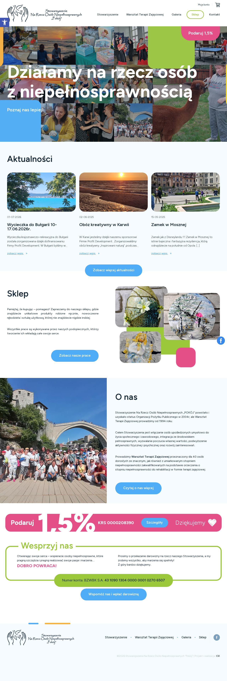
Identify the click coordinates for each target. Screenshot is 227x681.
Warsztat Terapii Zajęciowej (145, 14)
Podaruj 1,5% (200, 33)
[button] (4, 22)
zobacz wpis (15, 253)
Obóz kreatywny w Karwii (104, 224)
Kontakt (214, 14)
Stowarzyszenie (107, 14)
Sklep (195, 14)
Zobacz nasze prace (75, 355)
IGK (218, 656)
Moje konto (203, 4)
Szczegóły (154, 522)
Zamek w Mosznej (168, 224)
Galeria (176, 14)
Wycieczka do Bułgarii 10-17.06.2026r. (32, 226)
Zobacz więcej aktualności (113, 270)
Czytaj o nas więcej (138, 488)
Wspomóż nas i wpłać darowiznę (113, 594)
